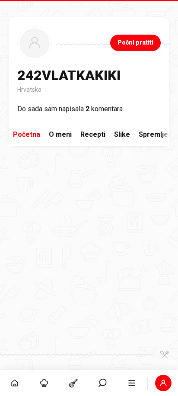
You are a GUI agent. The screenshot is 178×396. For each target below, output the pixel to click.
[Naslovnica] (14, 383)
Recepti (92, 134)
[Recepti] (73, 383)
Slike (122, 134)
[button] (103, 383)
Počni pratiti (135, 42)
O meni (60, 134)
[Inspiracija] (44, 383)
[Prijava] (163, 383)
